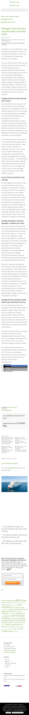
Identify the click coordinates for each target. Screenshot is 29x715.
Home (2, 16)
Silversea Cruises (18, 626)
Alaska (12, 602)
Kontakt (7, 667)
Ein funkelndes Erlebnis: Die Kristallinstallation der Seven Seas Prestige (14, 528)
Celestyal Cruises (14, 605)
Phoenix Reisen (10, 622)
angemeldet (11, 468)
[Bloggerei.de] (19, 686)
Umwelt (10, 631)
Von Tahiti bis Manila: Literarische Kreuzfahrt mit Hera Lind (14, 536)
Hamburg (24, 609)
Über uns (7, 659)
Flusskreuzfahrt (4, 609)
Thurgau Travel (16, 629)
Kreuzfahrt (13, 613)
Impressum (7, 665)
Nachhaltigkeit (18, 618)
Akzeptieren (8, 712)
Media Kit (7, 661)
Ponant (15, 622)
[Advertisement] (14, 505)
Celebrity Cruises (6, 605)
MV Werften (12, 618)
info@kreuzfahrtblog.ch (10, 650)
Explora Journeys (20, 607)
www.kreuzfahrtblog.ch (10, 652)
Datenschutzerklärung (10, 663)
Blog (7, 16)
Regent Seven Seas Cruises (13, 624)
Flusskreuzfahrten (13, 609)
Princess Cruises (21, 622)
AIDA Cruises (21, 600)
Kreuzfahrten (19, 614)
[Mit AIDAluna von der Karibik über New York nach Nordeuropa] (8, 447)
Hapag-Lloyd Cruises (7, 611)
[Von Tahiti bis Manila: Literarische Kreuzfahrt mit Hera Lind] (21, 439)
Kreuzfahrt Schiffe (14, 16)
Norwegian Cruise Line (6, 19)
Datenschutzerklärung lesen (17, 712)
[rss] (17, 5)
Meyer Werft (8, 616)
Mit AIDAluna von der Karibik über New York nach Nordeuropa (14, 542)
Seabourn (9, 626)
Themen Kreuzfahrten (8, 629)
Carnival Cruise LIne (22, 602)
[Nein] (27, 709)
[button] (7, 365)
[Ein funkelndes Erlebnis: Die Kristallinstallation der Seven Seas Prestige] (8, 439)
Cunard (13, 607)
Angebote (16, 602)
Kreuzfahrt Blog (12, 407)
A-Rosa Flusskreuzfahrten (8, 601)
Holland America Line (17, 611)
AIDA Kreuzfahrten (6, 602)
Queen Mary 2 (3, 624)
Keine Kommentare (6, 410)
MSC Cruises (16, 615)
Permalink (4, 409)
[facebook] (13, 5)
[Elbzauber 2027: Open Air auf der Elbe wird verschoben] (21, 447)
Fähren (20, 609)
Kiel (9, 613)
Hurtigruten (5, 614)
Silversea (13, 626)
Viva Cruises (15, 631)
